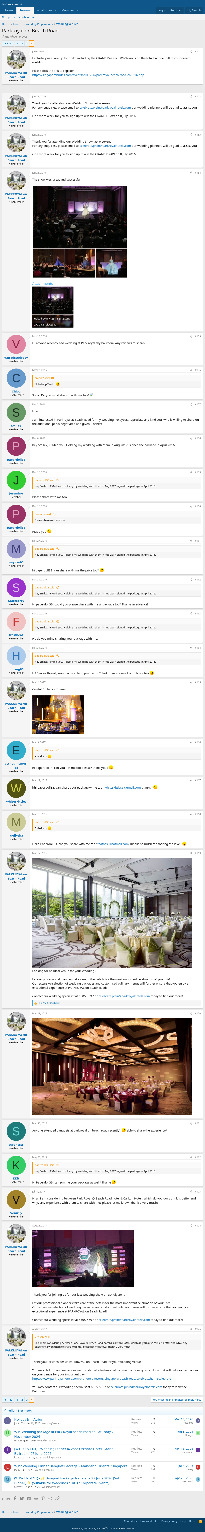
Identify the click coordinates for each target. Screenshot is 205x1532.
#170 (198, 1013)
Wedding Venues (51, 1423)
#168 (198, 814)
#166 (198, 742)
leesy (17, 1470)
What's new (44, 10)
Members (68, 10)
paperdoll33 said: (45, 480)
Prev (9, 43)
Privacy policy (169, 1521)
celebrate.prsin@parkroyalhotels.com (105, 107)
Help (183, 1521)
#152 (198, 96)
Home (9, 10)
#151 (198, 51)
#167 (198, 780)
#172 (198, 1157)
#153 (198, 134)
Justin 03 (19, 1423)
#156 (198, 370)
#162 (198, 579)
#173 (198, 1191)
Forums (25, 10)
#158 (198, 438)
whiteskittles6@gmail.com (123, 787)
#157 (198, 404)
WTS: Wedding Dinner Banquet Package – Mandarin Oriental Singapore (71, 1466)
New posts (8, 17)
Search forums (26, 17)
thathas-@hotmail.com (113, 844)
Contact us (130, 1521)
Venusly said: (42, 1337)
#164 (198, 647)
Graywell (19, 1487)
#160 (198, 506)
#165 (198, 682)
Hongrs (18, 1440)
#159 (198, 472)
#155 (198, 336)
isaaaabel (19, 1457)
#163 (198, 613)
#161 (198, 540)
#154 (198, 172)
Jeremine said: (43, 514)
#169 (198, 853)
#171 (198, 1123)
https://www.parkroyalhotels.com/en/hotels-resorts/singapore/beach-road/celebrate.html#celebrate (101, 1378)
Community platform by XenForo (102, 1528)
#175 (198, 1329)
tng (7, 36)
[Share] (191, 51)
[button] (55, 10)
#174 (198, 1225)
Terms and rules (149, 1521)
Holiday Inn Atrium (29, 1419)
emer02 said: (42, 378)
